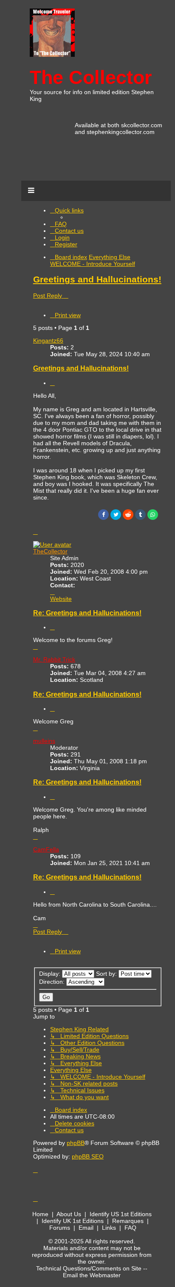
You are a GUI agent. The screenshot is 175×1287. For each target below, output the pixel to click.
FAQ (130, 1227)
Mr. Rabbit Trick (54, 659)
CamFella (46, 849)
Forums (59, 1227)
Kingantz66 (48, 340)
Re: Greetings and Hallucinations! (87, 613)
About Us (68, 1214)
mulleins (44, 740)
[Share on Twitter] (115, 514)
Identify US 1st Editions (121, 1214)
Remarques (128, 1220)
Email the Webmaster (92, 1275)
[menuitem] (58, 224)
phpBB (76, 1142)
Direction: (52, 981)
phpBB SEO (88, 1156)
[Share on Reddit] (128, 514)
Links (109, 1227)
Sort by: (107, 973)
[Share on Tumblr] (140, 514)
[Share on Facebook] (103, 514)
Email (86, 1227)
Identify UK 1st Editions (73, 1220)
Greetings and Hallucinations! (97, 279)
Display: (50, 973)
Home (40, 1214)
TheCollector (50, 551)
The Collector (91, 77)
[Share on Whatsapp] (152, 514)
